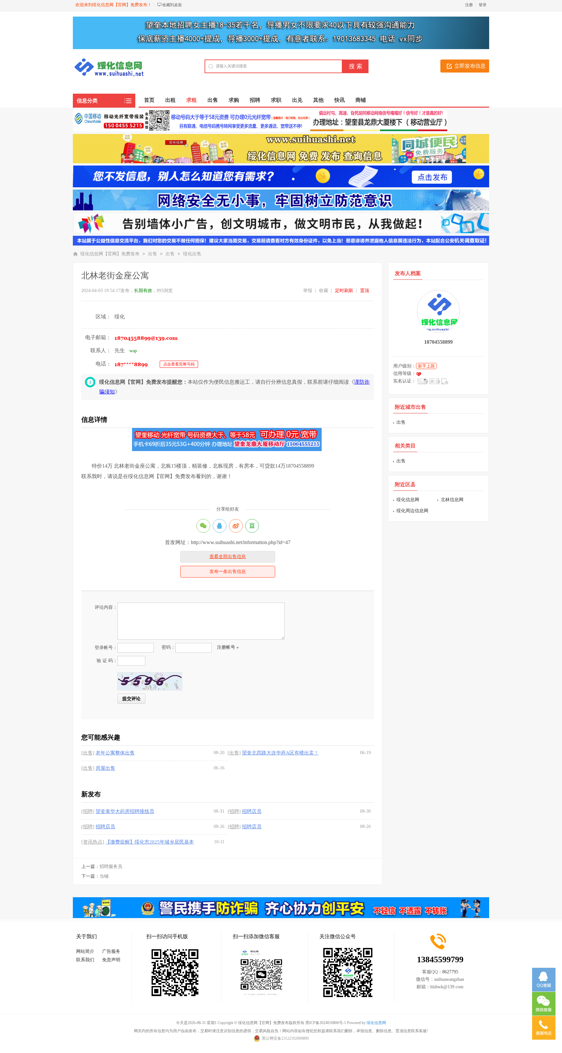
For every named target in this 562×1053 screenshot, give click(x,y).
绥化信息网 (407, 499)
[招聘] (87, 811)
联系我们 (85, 959)
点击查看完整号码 (178, 364)
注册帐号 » (228, 647)
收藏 (323, 290)
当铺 (104, 876)
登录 (483, 5)
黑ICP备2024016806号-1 (325, 1022)
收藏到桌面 (172, 5)
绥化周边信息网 (412, 510)
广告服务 (111, 951)
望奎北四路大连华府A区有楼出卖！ (280, 752)
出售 (152, 253)
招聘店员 (251, 811)
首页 (149, 100)
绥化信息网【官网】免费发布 (110, 253)
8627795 (450, 971)
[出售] (87, 752)
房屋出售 (105, 768)
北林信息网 (452, 499)
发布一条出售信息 (227, 571)
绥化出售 (192, 253)
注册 (469, 5)
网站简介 (85, 951)
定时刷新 (344, 290)
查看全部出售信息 (227, 556)
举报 (307, 290)
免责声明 (111, 959)
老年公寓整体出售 (115, 752)
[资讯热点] (92, 842)
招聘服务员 (111, 866)
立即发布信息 (470, 66)
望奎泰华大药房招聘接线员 (125, 811)
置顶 (364, 290)
